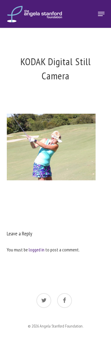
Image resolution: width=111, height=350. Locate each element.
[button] (101, 14)
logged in (36, 250)
